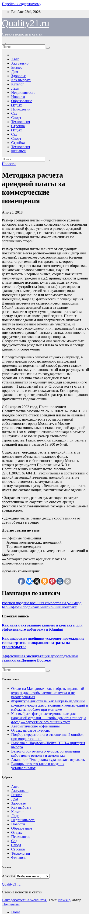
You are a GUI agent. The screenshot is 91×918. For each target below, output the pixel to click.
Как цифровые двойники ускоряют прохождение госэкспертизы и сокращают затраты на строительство (43, 642)
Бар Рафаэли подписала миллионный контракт (39, 607)
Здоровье (18, 76)
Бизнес (16, 67)
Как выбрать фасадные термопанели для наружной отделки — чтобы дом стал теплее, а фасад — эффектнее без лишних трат (48, 718)
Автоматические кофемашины (35, 726)
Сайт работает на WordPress (24, 900)
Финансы (18, 151)
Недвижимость (23, 92)
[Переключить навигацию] (4, 43)
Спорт (16, 118)
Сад (14, 113)
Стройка (18, 126)
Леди (15, 88)
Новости (18, 97)
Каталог (17, 84)
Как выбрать (21, 80)
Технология (20, 122)
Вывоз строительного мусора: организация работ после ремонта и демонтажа (45, 753)
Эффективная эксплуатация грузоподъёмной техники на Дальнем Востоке (40, 658)
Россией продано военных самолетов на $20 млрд (41, 603)
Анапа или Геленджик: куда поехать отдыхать (48, 760)
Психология (20, 109)
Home (15, 912)
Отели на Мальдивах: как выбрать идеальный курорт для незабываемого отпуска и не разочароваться (47, 693)
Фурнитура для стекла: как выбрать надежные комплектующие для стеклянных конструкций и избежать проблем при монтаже (49, 705)
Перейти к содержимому (21, 4)
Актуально (19, 63)
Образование (21, 101)
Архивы (8, 876)
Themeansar (11, 904)
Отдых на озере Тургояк (30, 730)
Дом (14, 72)
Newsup (64, 900)
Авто (15, 59)
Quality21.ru (25, 23)
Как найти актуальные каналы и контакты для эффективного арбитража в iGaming (42, 627)
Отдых (16, 105)
